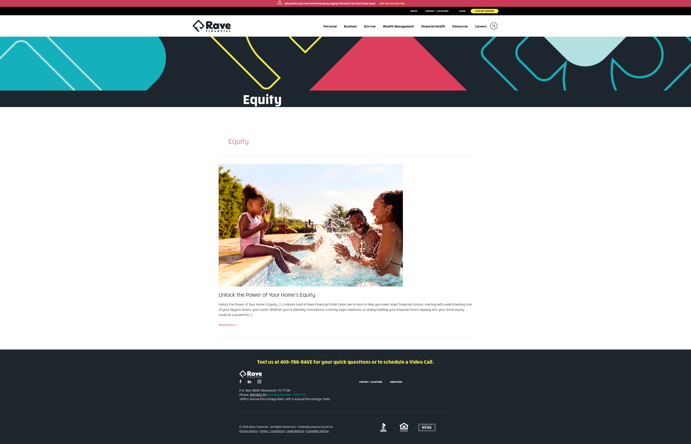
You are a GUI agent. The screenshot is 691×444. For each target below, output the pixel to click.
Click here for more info (392, 3)
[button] (494, 26)
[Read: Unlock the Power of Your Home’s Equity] (311, 225)
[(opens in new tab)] (383, 427)
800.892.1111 (258, 395)
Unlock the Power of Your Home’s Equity (267, 294)
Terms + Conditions (272, 431)
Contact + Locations (370, 381)
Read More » (228, 325)
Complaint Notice (317, 431)
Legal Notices (295, 431)
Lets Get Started (484, 11)
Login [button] (462, 11)
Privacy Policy (248, 431)
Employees (396, 381)
